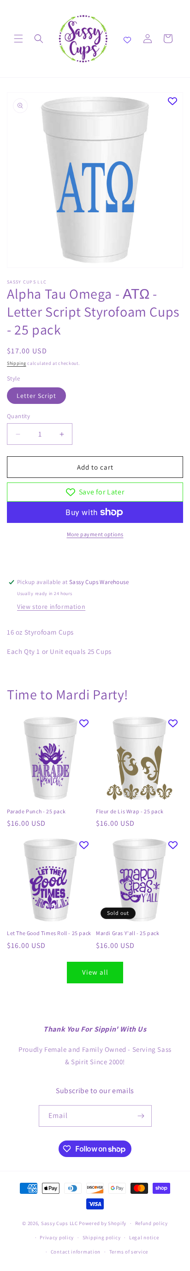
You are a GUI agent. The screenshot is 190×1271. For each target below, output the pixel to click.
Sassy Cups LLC (59, 1223)
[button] (18, 38)
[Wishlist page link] (127, 38)
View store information (51, 606)
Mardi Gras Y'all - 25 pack (128, 933)
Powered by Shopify (102, 1223)
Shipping (16, 363)
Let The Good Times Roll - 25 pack (49, 933)
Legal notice (144, 1237)
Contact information (76, 1251)
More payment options (95, 534)
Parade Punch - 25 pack (36, 811)
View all (95, 972)
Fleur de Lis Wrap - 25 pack (129, 811)
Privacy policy (57, 1237)
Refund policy (151, 1223)
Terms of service (128, 1251)
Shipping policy (102, 1237)
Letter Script (36, 396)
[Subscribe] (141, 1116)
